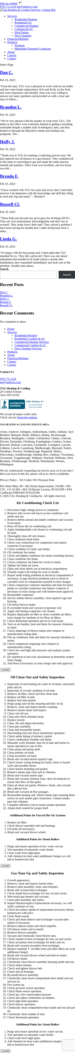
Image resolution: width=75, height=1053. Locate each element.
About (11, 52)
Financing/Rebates (18, 38)
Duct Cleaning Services (28, 348)
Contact (11, 58)
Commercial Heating (26, 25)
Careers (11, 55)
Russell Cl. (10, 204)
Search (4, 269)
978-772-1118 (8, 6)
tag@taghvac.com (10, 382)
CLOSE (5, 670)
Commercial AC (24, 29)
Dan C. (6, 72)
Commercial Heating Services (32, 342)
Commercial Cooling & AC (30, 345)
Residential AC (23, 22)
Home (10, 328)
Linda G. (8, 238)
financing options (27, 417)
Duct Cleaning (23, 35)
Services (12, 16)
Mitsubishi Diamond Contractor (33, 48)
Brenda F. (9, 176)
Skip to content (9, 3)
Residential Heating (26, 19)
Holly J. (7, 141)
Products (12, 42)
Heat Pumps (22, 32)
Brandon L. (10, 107)
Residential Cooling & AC (30, 338)
